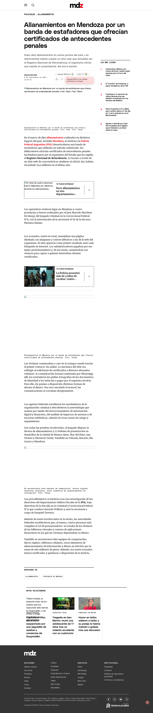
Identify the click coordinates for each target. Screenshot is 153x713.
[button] (25, 5)
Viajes (53, 681)
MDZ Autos (55, 684)
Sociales (27, 688)
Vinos (26, 685)
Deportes (54, 670)
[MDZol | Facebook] (108, 699)
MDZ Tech (82, 681)
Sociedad (54, 666)
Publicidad (108, 667)
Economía (28, 670)
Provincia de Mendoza (53, 576)
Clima (80, 667)
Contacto (108, 670)
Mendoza (57, 141)
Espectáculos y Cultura (60, 673)
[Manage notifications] (147, 702)
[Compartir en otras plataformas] (62, 79)
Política (53, 663)
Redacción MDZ (30, 75)
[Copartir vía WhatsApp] (57, 79)
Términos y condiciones (114, 680)
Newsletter (55, 688)
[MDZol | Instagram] (115, 699)
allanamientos (32, 576)
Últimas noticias (30, 667)
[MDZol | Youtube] (121, 699)
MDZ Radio (82, 674)
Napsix (80, 685)
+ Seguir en (80, 74)
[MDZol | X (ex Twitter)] (127, 699)
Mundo (27, 677)
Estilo (26, 681)
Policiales (29, 14)
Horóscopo (82, 670)
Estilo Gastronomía (58, 677)
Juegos (81, 677)
